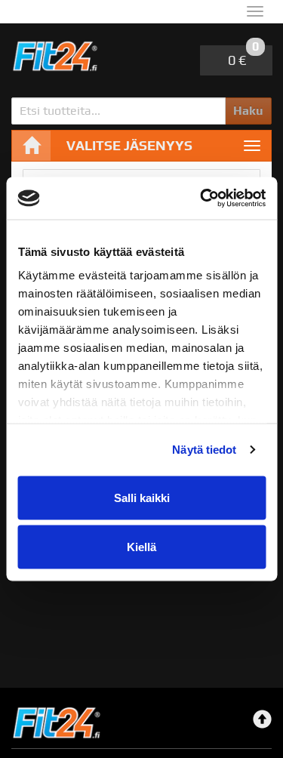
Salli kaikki (142, 497)
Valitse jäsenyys (129, 145)
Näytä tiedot (204, 449)
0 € (243, 56)
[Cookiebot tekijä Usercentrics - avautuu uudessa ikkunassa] (201, 198)
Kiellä (141, 547)
